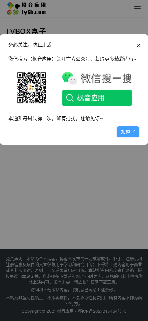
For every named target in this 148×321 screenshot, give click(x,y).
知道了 (128, 132)
